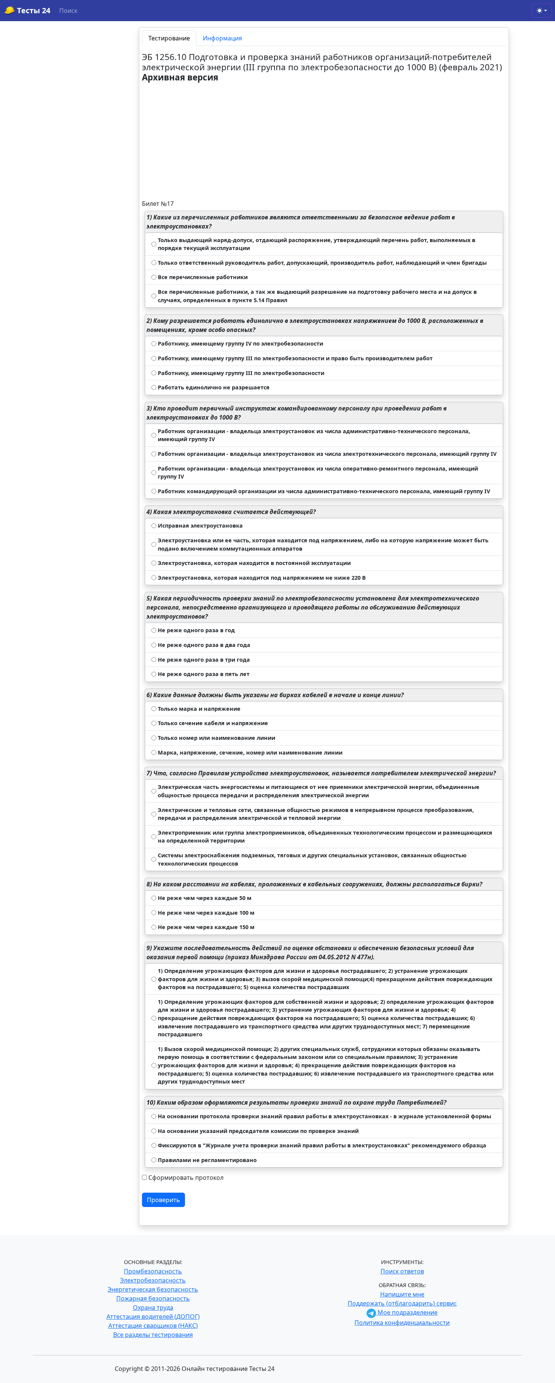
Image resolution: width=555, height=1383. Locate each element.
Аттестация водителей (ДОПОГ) (153, 1316)
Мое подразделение (407, 1312)
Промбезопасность (153, 1271)
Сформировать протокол (186, 1177)
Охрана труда (153, 1307)
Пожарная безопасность (153, 1298)
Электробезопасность (153, 1280)
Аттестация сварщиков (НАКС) (153, 1325)
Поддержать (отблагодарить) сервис (402, 1303)
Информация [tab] (222, 38)
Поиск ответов (402, 1271)
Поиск (68, 10)
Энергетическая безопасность (153, 1289)
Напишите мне (402, 1294)
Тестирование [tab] (169, 38)
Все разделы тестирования (153, 1335)
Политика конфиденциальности (402, 1322)
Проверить (163, 1200)
